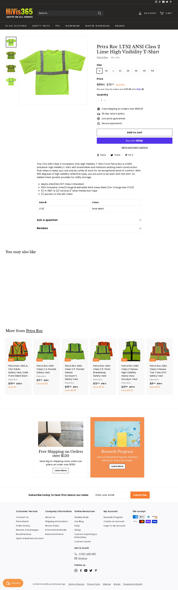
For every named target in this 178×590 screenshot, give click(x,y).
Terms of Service (76, 584)
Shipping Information (56, 521)
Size (99, 65)
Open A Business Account (30, 538)
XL (120, 70)
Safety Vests (41, 25)
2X (128, 70)
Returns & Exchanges (27, 529)
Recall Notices (23, 534)
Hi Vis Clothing (16, 25)
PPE (58, 25)
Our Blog (78, 521)
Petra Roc (102, 57)
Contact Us (22, 517)
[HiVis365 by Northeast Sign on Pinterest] (95, 570)
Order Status (23, 525)
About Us (50, 517)
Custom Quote (82, 541)
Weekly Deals (81, 517)
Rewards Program (113, 517)
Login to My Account (115, 525)
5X (152, 70)
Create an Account (114, 521)
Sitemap (107, 584)
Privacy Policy (93, 584)
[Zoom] (53, 71)
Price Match (22, 521)
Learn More (61, 470)
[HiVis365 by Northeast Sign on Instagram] (75, 570)
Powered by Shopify (132, 584)
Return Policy (52, 525)
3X (136, 70)
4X (144, 70)
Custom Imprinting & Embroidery (85, 536)
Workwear (72, 25)
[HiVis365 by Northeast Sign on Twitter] (90, 570)
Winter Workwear (97, 25)
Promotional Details (56, 529)
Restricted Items (54, 534)
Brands (120, 25)
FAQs (77, 525)
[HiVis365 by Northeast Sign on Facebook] (80, 570)
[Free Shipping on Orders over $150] (60, 434)
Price (100, 79)
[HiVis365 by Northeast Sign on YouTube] (85, 570)
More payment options (135, 147)
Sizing (77, 529)
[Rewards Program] (117, 434)
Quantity (102, 94)
